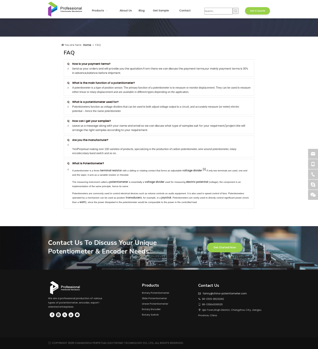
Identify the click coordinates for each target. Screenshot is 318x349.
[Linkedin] (58, 314)
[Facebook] (52, 314)
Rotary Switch (150, 314)
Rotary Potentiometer (155, 293)
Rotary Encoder (151, 309)
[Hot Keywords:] (236, 11)
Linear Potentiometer (155, 303)
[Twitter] (64, 314)
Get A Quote (257, 10)
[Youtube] (71, 314)
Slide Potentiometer (154, 298)
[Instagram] (77, 314)
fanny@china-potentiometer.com (225, 293)
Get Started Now (224, 247)
